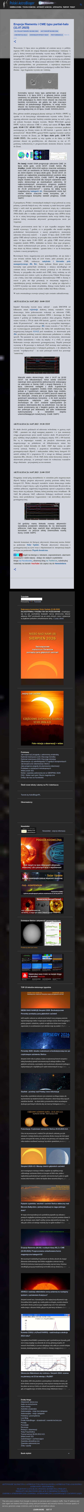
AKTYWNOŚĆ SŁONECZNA (13, 1484)
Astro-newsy (26, 1407)
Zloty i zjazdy (26, 1446)
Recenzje (24, 1427)
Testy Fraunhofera (28, 1432)
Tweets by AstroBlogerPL (30, 795)
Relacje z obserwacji (29, 1430)
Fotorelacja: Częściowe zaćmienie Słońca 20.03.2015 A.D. (44, 1129)
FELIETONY (22, 1489)
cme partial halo (20, 35)
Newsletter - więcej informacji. (54, 831)
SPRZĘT (63, 1491)
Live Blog (24, 1418)
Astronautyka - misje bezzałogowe (34, 1411)
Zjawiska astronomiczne (30, 1443)
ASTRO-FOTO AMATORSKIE (41, 1486)
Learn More (38, 1510)
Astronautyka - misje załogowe (33, 1413)
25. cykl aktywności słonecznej (26, 31)
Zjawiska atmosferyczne (30, 1441)
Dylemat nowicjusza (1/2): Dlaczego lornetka (38, 757)
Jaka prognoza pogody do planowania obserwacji (40, 766)
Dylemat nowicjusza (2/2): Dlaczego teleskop (38, 759)
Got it (49, 1510)
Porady (23, 1423)
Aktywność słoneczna (49, 31)
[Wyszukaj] (81, 4)
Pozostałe (25, 1425)
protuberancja (57, 35)
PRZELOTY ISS (22, 1491)
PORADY (62, 1489)
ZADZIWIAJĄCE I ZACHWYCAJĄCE (67, 1493)
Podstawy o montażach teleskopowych (36, 768)
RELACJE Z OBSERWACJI (49, 1491)
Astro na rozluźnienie (29, 1404)
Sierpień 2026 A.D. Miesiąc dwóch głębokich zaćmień (43, 1166)
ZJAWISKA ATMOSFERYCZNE (14, 1493)
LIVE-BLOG (33, 1489)
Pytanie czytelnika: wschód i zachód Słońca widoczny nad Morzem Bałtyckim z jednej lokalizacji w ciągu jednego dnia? (45, 1207)
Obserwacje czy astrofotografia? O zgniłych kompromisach (43, 761)
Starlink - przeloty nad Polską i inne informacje (40, 1092)
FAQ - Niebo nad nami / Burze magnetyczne (38, 775)
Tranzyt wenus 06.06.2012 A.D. (33, 1434)
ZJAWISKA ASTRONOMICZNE (40, 1493)
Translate (37, 602)
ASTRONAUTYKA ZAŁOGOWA (68, 1484)
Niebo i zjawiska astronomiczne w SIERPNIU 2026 (40, 773)
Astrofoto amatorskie (29, 1409)
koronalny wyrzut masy (39, 35)
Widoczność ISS (27, 771)
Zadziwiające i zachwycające (32, 1439)
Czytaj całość (58, 618)
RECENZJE (33, 1491)
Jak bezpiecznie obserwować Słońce (35, 764)
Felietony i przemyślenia (30, 1416)
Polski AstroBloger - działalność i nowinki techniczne (41, 1420)
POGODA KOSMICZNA (48, 1489)
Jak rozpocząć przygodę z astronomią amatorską (40, 755)
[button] (15, 41)
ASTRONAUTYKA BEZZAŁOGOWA (40, 1484)
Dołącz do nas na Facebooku (32, 777)
